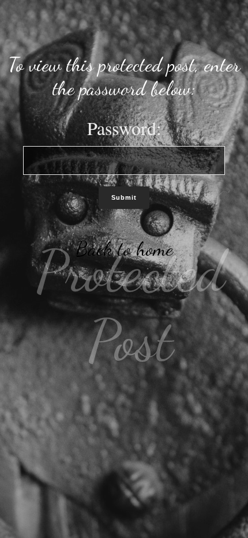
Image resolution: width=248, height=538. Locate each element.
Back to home (124, 249)
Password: (124, 127)
